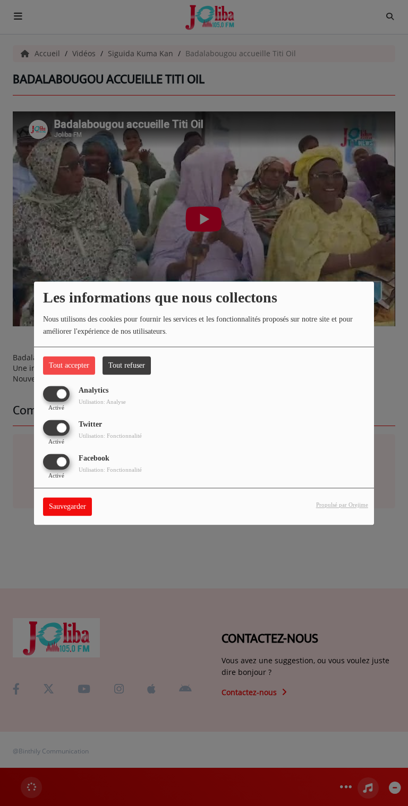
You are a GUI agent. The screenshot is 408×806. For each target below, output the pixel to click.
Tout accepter (69, 365)
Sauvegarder (67, 506)
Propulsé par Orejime (342, 504)
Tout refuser (126, 365)
